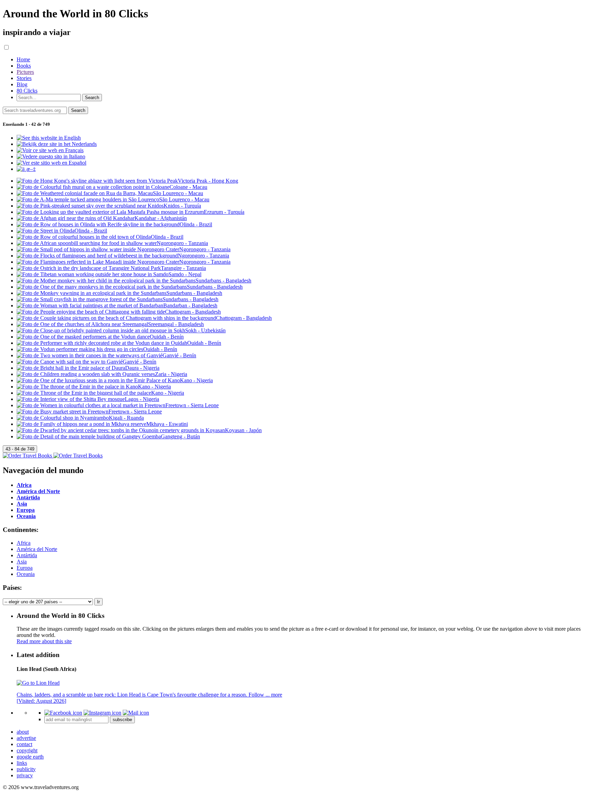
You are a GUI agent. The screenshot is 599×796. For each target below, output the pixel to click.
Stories (24, 78)
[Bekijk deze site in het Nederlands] (57, 144)
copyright (27, 750)
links (22, 763)
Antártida (27, 555)
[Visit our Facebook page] (63, 713)
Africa (24, 543)
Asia (22, 562)
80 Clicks (27, 91)
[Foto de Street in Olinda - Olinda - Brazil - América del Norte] (62, 231)
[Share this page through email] (136, 713)
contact (24, 744)
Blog (22, 84)
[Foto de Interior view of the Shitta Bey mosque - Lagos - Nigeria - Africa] (88, 399)
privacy (25, 775)
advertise (26, 738)
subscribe (122, 719)
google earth (30, 757)
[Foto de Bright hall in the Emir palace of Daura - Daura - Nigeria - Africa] (88, 368)
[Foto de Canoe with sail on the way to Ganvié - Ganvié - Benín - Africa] (86, 362)
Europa (25, 568)
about (23, 732)
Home (23, 59)
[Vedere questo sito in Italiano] (51, 156)
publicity (26, 769)
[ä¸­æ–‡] (26, 169)
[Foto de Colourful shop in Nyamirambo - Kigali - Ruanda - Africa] (80, 418)
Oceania (26, 574)
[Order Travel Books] (53, 455)
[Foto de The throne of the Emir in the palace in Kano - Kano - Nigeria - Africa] (94, 387)
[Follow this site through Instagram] (102, 713)
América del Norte (37, 549)
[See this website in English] (49, 138)
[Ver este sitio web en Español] (51, 163)
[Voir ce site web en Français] (50, 150)
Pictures (25, 72)
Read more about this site (44, 641)
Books (24, 66)
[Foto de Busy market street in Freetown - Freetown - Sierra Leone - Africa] (89, 411)
